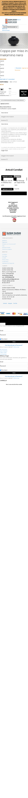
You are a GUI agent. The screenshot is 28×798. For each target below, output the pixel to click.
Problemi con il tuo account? (9, 244)
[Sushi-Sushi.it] (11, 21)
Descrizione (4, 113)
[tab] (14, 113)
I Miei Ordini (3, 353)
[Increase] (10, 95)
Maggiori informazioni (7, 117)
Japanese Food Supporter (8, 263)
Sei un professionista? (10, 27)
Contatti (4, 258)
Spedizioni (4, 240)
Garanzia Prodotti (6, 247)
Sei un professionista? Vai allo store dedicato (12, 100)
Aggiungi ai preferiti (5, 103)
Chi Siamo (4, 254)
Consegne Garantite (13, 208)
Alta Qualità (12, 211)
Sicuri (12, 203)
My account (3, 349)
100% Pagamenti (13, 202)
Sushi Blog (4, 256)
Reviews (4, 120)
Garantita (13, 212)
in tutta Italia (13, 209)
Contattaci (3, 354)
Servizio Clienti (13, 205)
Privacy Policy (5, 259)
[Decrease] (10, 91)
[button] (1, 179)
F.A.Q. (3, 246)
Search (19, 19)
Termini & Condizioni (7, 249)
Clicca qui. (16, 347)
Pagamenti (4, 242)
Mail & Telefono (12, 206)
